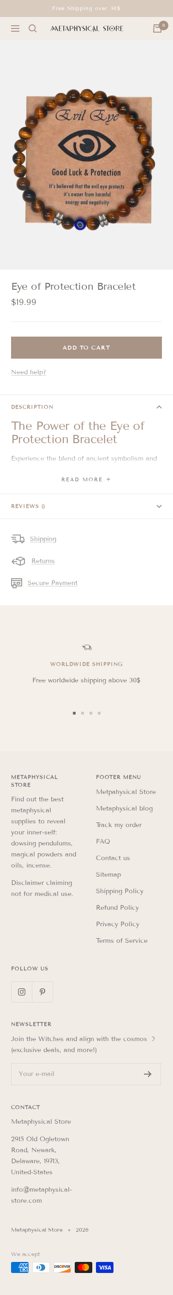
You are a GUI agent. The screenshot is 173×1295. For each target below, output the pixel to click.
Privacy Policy (117, 924)
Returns (43, 561)
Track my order (119, 825)
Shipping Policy (119, 891)
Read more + (86, 479)
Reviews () (28, 506)
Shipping (43, 539)
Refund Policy (117, 908)
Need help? (28, 372)
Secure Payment (53, 583)
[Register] (148, 1074)
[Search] (33, 28)
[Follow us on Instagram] (21, 991)
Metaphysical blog (124, 808)
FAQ (103, 841)
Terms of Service (122, 941)
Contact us (113, 858)
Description (32, 407)
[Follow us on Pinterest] (42, 991)
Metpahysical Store (126, 792)
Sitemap (108, 874)
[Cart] (157, 28)
